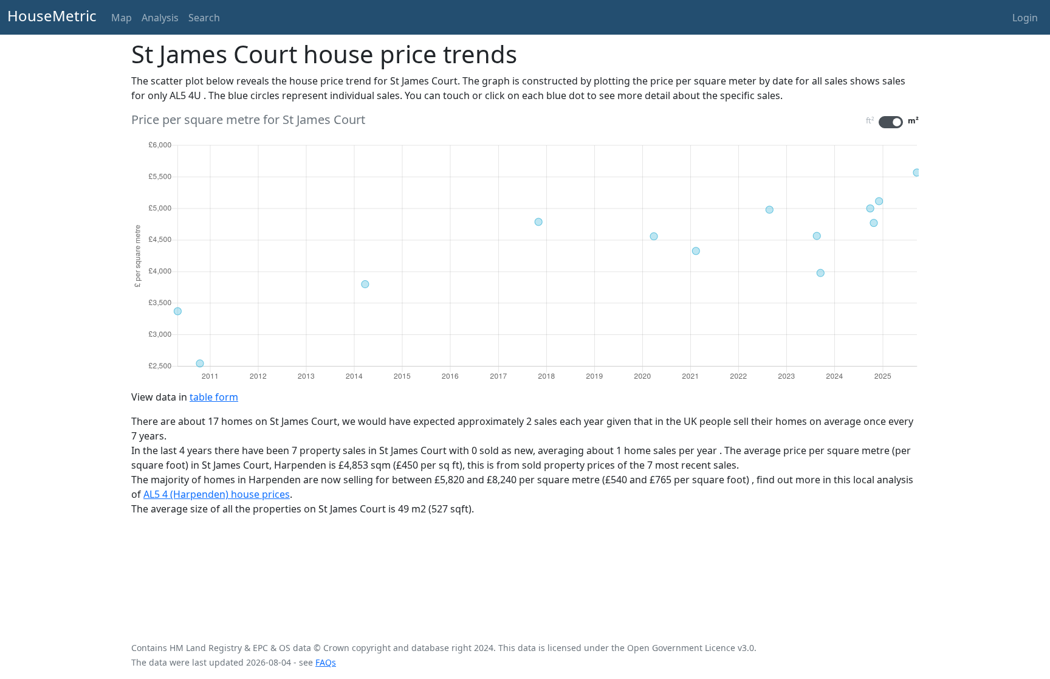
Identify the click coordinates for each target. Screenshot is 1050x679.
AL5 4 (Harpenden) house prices (216, 494)
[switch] (891, 122)
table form (214, 397)
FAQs (325, 662)
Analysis (160, 17)
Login (1025, 17)
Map (121, 17)
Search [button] (204, 17)
